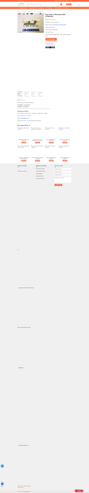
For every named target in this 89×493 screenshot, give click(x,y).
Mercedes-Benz (40, 11)
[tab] (18, 100)
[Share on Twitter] (48, 47)
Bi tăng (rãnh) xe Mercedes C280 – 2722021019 (24, 140)
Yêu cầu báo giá (51, 39)
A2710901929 (53, 44)
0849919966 (23, 115)
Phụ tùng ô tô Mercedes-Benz (60, 24)
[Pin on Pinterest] (52, 47)
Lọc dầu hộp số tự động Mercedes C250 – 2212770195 (23, 158)
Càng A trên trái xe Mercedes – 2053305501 (51, 158)
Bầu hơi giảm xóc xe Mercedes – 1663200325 (65, 140)
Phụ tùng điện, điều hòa (32, 7)
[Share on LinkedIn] (54, 47)
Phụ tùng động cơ (41, 7)
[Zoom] (19, 89)
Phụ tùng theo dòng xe (40, 168)
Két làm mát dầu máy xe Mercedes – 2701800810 (37, 158)
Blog (63, 0)
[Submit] (61, 4)
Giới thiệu (60, 0)
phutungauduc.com (25, 118)
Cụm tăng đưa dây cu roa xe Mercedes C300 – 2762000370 (37, 140)
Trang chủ (56, 0)
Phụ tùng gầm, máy (49, 7)
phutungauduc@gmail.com (23, 445)
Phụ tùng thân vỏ (66, 7)
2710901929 (48, 44)
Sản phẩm (66, 0)
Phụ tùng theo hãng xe (23, 7)
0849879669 (29, 115)
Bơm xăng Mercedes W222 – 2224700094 (51, 140)
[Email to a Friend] (50, 47)
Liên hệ (70, 0)
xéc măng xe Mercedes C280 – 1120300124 (65, 158)
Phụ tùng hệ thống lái (57, 7)
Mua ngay (23, 142)
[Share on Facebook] (46, 47)
